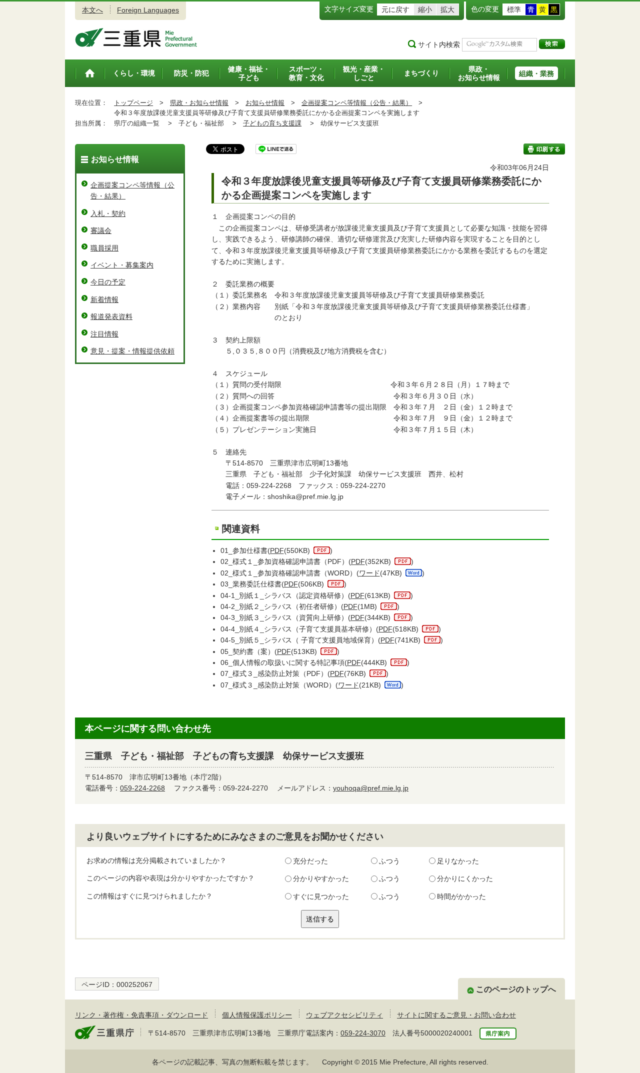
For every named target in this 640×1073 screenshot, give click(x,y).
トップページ (133, 102)
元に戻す (396, 10)
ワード (369, 573)
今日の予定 (108, 282)
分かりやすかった (321, 878)
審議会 (101, 230)
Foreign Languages (148, 10)
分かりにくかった (465, 878)
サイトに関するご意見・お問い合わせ (456, 1015)
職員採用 (104, 248)
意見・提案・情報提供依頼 (132, 351)
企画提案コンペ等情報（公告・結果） (357, 102)
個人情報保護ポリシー (257, 1015)
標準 (514, 10)
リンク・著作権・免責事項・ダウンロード (141, 1015)
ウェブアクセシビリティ (344, 1015)
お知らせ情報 (265, 102)
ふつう (389, 861)
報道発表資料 (111, 316)
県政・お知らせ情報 (199, 102)
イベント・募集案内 (122, 265)
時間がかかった (461, 896)
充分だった (310, 861)
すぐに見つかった (321, 896)
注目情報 (104, 334)
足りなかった (458, 861)
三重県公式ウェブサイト (136, 37)
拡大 (447, 10)
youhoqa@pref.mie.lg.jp (370, 788)
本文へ (92, 10)
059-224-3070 (363, 1033)
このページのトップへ (516, 989)
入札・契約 (108, 214)
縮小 (425, 10)
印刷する (544, 149)
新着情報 (104, 300)
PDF (277, 550)
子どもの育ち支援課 (272, 123)
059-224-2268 (142, 788)
